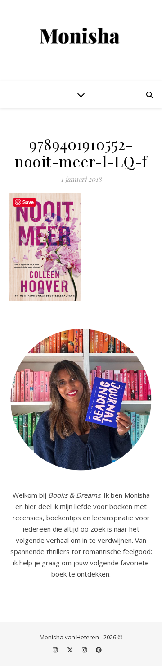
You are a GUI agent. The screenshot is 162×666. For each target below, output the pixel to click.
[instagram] (56, 650)
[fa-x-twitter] (70, 650)
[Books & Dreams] (81, 36)
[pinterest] (99, 650)
